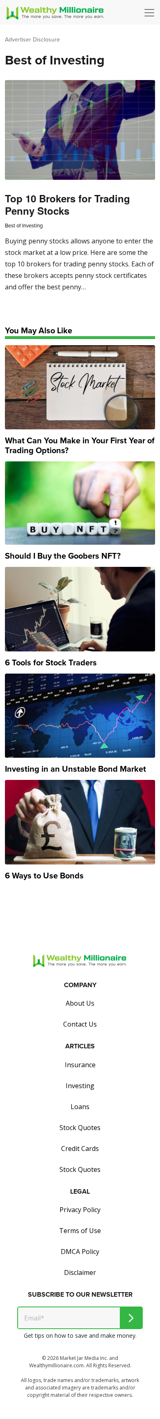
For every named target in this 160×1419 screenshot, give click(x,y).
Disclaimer (80, 1272)
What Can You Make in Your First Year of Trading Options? (80, 445)
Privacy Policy (80, 1209)
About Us (80, 1003)
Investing (80, 1085)
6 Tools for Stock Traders (51, 662)
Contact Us (80, 1024)
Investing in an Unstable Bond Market (75, 769)
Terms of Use (80, 1230)
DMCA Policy (80, 1251)
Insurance (80, 1064)
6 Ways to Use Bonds (44, 875)
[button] (151, 12)
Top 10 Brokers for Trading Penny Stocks (67, 204)
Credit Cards (80, 1148)
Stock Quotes (80, 1127)
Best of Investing (24, 225)
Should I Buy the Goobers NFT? (63, 556)
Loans (80, 1106)
